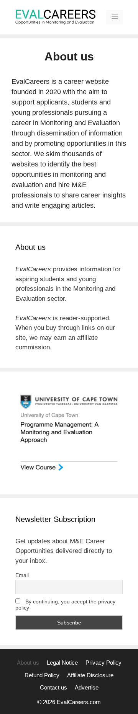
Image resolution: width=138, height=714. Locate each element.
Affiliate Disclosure (90, 675)
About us (28, 662)
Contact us (53, 687)
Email (22, 575)
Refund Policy (42, 675)
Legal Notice (62, 662)
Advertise (87, 687)
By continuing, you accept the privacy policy (65, 604)
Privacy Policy (103, 662)
